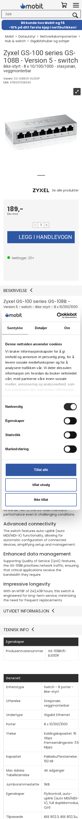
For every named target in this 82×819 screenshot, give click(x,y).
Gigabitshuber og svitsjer (49, 41)
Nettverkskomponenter (58, 36)
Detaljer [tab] (41, 328)
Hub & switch (15, 41)
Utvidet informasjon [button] (26, 611)
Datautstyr (27, 36)
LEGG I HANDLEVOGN (45, 237)
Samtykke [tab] (15, 328)
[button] (41, 291)
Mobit (9, 36)
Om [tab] (67, 328)
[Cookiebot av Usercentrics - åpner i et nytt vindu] (58, 315)
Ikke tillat (41, 499)
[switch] (70, 420)
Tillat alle (41, 470)
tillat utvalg (41, 485)
